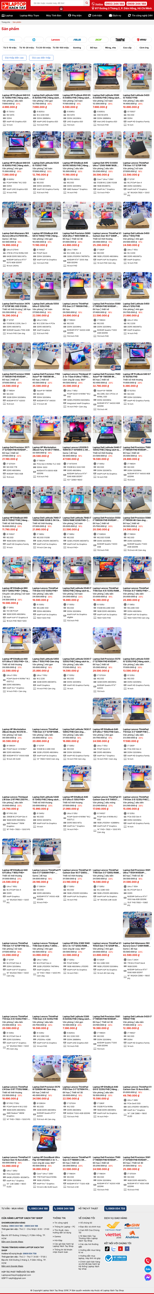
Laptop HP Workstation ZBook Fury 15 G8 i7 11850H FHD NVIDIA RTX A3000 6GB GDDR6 (46, 448)
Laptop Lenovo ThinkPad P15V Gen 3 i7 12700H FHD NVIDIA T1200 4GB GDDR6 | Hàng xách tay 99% (77, 1088)
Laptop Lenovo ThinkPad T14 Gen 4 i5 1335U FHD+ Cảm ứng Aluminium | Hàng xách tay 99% (16, 1017)
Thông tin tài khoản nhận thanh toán (62, 1251)
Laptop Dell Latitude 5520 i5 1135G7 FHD (45, 164)
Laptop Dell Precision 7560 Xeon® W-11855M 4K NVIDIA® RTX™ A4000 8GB (106, 375)
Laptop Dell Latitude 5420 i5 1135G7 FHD (136, 96)
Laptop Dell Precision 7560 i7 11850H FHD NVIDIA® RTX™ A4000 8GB (137, 448)
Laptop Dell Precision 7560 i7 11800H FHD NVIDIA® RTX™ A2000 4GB (106, 1158)
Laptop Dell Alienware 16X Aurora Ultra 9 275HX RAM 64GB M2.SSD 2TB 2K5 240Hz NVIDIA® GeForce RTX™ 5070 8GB (15, 234)
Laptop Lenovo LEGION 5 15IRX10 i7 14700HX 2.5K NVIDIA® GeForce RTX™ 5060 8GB (75, 448)
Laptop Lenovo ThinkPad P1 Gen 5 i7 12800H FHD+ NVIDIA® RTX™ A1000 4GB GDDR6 (46, 871)
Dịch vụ (117, 15)
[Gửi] (87, 3)
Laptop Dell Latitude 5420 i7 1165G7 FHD (137, 1017)
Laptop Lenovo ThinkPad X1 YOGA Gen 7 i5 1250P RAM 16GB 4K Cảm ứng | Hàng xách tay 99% (107, 944)
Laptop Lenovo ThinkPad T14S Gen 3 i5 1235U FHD (45, 1017)
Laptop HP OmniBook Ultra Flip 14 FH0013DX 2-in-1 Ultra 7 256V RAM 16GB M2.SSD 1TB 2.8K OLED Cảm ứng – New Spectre (46, 1158)
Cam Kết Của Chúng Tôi (89, 1231)
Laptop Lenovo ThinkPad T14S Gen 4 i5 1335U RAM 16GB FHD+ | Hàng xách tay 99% (106, 589)
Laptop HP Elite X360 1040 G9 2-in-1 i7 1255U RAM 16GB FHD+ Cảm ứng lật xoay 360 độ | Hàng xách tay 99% (76, 944)
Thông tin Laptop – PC (64, 1227)
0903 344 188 (114, 3)
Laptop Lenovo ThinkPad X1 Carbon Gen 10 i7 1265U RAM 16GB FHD (77, 871)
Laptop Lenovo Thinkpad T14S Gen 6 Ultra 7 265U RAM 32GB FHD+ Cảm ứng (45, 944)
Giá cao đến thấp (41, 57)
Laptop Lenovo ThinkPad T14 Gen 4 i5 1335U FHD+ (45, 589)
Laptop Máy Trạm (29, 15)
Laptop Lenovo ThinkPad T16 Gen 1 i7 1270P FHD (136, 164)
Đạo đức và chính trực (90, 1227)
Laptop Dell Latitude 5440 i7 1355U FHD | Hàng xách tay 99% (107, 448)
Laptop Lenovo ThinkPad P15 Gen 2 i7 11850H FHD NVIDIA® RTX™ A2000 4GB (76, 305)
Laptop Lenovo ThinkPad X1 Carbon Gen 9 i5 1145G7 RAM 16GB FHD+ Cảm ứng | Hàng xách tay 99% (107, 798)
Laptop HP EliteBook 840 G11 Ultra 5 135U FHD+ (75, 798)
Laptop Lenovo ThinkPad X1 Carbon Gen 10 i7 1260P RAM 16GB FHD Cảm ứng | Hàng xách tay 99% (107, 234)
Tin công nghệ (61, 1223)
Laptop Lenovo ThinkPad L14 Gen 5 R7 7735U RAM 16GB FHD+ (15, 1088)
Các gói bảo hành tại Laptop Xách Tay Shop (63, 1245)
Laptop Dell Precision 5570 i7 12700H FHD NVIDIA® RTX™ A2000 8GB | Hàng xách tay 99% (106, 660)
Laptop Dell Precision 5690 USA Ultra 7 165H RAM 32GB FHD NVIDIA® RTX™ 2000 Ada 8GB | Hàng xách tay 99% (77, 234)
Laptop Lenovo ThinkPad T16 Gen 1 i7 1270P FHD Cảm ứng (16, 944)
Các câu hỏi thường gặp (88, 1245)
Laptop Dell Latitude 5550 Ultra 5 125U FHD (45, 304)
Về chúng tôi (86, 1223)
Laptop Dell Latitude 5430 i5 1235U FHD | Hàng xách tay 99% (136, 660)
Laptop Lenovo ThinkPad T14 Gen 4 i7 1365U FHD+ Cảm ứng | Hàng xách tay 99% (136, 589)
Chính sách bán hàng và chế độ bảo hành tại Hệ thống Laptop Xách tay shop (89, 1265)
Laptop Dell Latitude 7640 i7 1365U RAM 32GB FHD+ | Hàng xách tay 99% (77, 519)
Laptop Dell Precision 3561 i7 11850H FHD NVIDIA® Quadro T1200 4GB (106, 1017)
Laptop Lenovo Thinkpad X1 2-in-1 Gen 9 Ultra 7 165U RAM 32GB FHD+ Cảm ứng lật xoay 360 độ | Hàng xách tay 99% (77, 375)
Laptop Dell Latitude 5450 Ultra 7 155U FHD (136, 234)
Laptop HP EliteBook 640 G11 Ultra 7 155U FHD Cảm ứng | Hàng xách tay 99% (106, 730)
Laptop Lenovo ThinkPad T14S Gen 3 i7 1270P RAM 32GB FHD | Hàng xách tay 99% (45, 730)
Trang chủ (6, 22)
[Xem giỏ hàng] (61, 8)
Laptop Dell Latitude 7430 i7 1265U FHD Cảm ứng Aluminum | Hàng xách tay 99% (77, 730)
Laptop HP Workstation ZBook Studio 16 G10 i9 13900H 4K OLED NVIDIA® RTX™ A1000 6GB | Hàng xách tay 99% (15, 730)
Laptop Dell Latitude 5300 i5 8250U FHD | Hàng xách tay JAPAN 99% (45, 96)
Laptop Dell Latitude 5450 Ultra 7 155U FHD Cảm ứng (45, 660)
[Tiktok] (107, 1248)
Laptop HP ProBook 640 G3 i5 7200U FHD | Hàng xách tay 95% (16, 96)
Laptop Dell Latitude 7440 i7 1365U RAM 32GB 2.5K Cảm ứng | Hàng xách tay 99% (46, 519)
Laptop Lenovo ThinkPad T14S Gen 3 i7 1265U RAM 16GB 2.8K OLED (106, 871)
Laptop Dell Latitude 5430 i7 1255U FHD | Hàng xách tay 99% (77, 660)
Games (57, 1236)
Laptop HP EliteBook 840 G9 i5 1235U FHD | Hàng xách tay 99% (105, 1088)
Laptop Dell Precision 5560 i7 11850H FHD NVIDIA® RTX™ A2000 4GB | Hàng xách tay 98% (16, 375)
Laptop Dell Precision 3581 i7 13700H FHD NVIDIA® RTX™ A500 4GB (136, 1158)
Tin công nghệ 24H (142, 15)
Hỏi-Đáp (58, 1240)
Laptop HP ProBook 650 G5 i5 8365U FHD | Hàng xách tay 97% (77, 96)
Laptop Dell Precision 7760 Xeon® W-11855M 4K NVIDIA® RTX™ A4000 (46, 375)
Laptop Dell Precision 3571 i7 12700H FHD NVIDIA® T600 (15, 448)
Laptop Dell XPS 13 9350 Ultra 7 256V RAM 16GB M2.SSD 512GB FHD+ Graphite (105, 164)
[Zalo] (114, 1248)
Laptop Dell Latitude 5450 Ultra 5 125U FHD (136, 304)
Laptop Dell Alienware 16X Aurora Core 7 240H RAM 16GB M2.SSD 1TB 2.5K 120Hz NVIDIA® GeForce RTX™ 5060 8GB (136, 944)
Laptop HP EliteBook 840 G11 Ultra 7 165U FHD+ (15, 871)
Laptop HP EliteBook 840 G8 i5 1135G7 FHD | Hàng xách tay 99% (15, 519)
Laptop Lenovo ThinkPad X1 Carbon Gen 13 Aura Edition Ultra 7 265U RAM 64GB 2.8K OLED (16, 1158)
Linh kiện (97, 15)
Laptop (9, 15)
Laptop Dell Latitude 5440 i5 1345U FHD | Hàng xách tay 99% (45, 798)
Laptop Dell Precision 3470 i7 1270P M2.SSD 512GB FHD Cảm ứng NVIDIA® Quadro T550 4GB (16, 305)
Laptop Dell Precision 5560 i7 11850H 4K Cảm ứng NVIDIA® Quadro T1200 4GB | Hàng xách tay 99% (137, 519)
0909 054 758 (116, 1208)
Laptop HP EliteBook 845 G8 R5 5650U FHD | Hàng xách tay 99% (75, 164)
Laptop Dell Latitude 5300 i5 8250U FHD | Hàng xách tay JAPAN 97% (76, 1017)
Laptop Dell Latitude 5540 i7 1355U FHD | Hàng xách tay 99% (77, 589)
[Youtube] (120, 1248)
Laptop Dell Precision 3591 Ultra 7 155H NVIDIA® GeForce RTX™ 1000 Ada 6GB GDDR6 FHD (136, 871)
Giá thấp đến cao (14, 57)
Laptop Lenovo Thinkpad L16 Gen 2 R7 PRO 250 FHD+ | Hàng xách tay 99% (16, 798)
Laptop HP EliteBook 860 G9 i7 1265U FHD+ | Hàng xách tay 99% (15, 589)
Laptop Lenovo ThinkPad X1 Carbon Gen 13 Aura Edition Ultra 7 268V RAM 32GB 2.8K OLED (137, 1088)
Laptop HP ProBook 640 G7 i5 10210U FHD (137, 375)
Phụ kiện (77, 15)
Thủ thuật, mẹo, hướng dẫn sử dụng (62, 1231)
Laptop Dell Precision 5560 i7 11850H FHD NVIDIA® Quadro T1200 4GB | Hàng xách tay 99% (106, 305)
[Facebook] (127, 1248)
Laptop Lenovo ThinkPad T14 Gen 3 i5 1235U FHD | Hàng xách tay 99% (136, 798)
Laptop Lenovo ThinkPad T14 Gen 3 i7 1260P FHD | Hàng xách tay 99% (136, 730)
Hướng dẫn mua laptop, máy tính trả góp (89, 1257)
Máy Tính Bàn (53, 15)
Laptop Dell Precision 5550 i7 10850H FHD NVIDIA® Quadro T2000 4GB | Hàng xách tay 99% (106, 519)
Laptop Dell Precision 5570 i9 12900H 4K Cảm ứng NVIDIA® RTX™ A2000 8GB (46, 1088)
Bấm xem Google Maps (12, 1241)
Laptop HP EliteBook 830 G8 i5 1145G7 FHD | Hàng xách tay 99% (45, 234)
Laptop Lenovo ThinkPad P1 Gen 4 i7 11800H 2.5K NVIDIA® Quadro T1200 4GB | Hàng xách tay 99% (77, 1158)
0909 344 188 (136, 3)
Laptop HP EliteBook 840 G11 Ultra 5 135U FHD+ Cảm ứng (16, 660)
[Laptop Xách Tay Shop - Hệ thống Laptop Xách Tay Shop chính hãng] (14, 5)
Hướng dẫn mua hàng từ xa (89, 1251)
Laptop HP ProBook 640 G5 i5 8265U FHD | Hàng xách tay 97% (16, 164)
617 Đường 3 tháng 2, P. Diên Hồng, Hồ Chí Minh (123, 8)
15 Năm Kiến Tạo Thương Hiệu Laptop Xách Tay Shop (88, 1238)
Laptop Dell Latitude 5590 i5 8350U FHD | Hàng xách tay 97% (106, 96)
